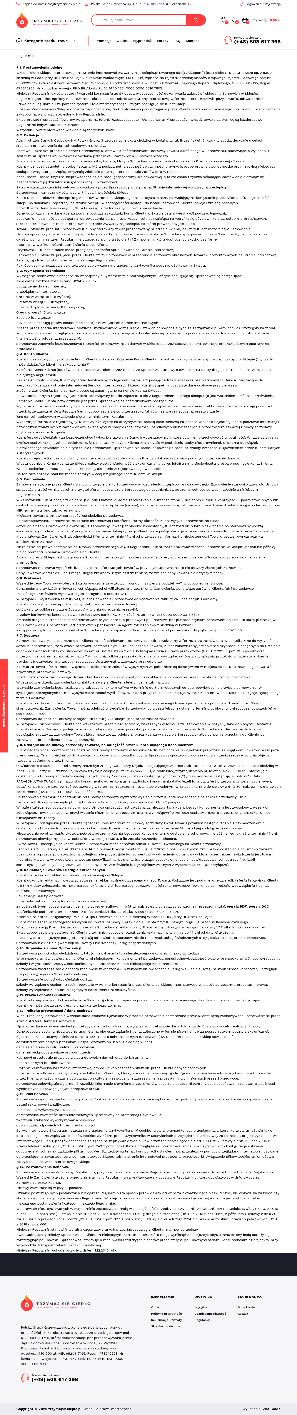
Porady (162, 41)
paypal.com (108, 620)
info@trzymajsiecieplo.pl (192, 463)
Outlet (122, 41)
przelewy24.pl (137, 620)
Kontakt (192, 41)
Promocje (103, 41)
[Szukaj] (195, 20)
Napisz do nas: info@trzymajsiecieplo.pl (51, 4)
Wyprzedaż (142, 41)
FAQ (177, 41)
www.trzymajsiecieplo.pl (208, 187)
